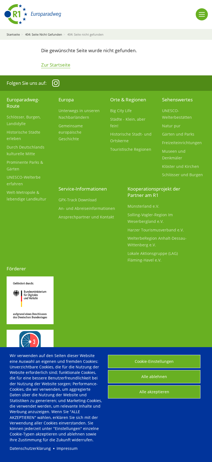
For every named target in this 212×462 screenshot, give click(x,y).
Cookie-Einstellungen (154, 361)
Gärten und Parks (178, 134)
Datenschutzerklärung (30, 448)
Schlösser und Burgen (182, 174)
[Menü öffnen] (202, 14)
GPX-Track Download (78, 199)
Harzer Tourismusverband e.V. (156, 230)
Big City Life (121, 110)
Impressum (67, 448)
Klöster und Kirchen (180, 166)
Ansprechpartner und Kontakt (86, 217)
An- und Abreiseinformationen (87, 208)
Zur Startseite (55, 65)
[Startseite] (32, 14)
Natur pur (171, 125)
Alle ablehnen (154, 376)
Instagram (55, 83)
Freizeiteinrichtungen (182, 142)
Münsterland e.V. (143, 206)
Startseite (13, 34)
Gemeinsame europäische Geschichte (71, 132)
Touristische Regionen (130, 149)
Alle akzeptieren (154, 391)
